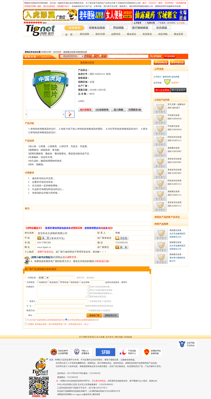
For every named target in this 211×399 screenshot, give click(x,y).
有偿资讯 (147, 34)
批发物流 (54, 282)
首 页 (69, 34)
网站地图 (119, 337)
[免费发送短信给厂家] (121, 239)
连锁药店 (43, 282)
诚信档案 (175, 77)
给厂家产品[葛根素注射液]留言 (41, 269)
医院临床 (75, 282)
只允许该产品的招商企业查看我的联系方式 (46, 320)
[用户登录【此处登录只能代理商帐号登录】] (43, 238)
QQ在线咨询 (102, 109)
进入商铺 (118, 109)
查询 (108, 74)
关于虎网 (83, 337)
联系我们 (92, 337)
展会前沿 (131, 34)
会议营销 (85, 282)
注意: (51, 360)
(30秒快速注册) (101, 261)
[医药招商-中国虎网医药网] (179, 26)
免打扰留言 (85, 109)
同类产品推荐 (161, 224)
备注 (27, 208)
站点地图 (181, 23)
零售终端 (64, 282)
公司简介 (157, 77)
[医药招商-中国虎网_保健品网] (181, 26)
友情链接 (128, 337)
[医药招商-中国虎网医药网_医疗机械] (184, 26)
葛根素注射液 (174, 148)
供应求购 (162, 34)
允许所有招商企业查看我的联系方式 (83, 320)
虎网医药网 (46, 52)
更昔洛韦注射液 (174, 159)
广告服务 (162, 23)
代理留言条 (134, 109)
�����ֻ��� (33, 22)
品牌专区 (116, 34)
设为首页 (171, 23)
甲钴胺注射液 (174, 115)
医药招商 (84, 34)
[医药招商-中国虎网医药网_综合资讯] (186, 26)
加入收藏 (100, 337)
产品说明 (29, 140)
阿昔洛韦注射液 (174, 137)
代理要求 (29, 173)
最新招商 (167, 77)
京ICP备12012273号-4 (98, 388)
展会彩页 (178, 34)
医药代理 (100, 34)
